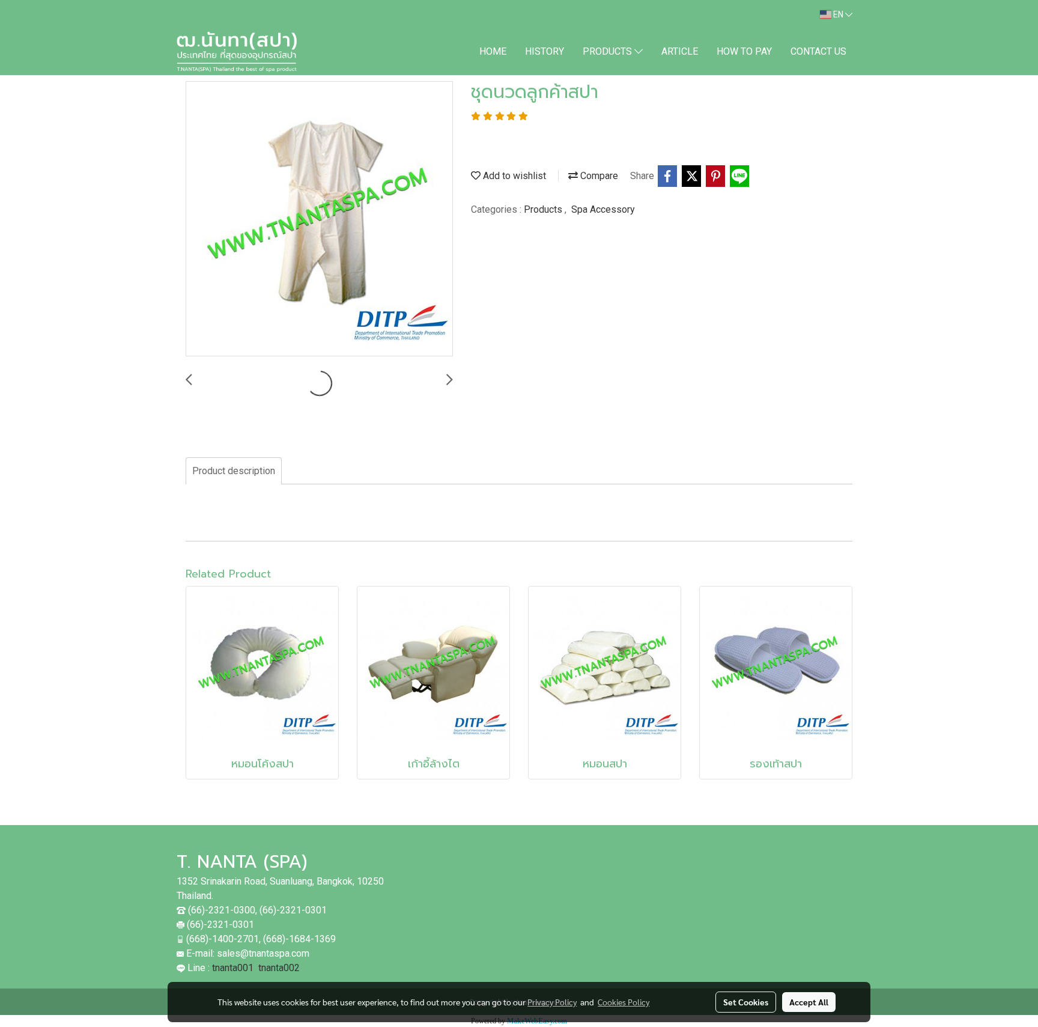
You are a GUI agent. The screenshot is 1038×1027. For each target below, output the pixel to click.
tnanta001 (232, 968)
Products (544, 209)
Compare (598, 175)
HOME (492, 51)
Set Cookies (745, 1001)
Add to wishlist (513, 175)
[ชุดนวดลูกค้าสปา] (319, 219)
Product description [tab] (233, 471)
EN (838, 14)
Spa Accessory (603, 209)
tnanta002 (279, 968)
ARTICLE (679, 51)
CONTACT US (818, 51)
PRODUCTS (608, 51)
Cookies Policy (623, 1001)
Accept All (808, 1001)
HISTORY (544, 51)
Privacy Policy (552, 1001)
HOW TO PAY (744, 51)
